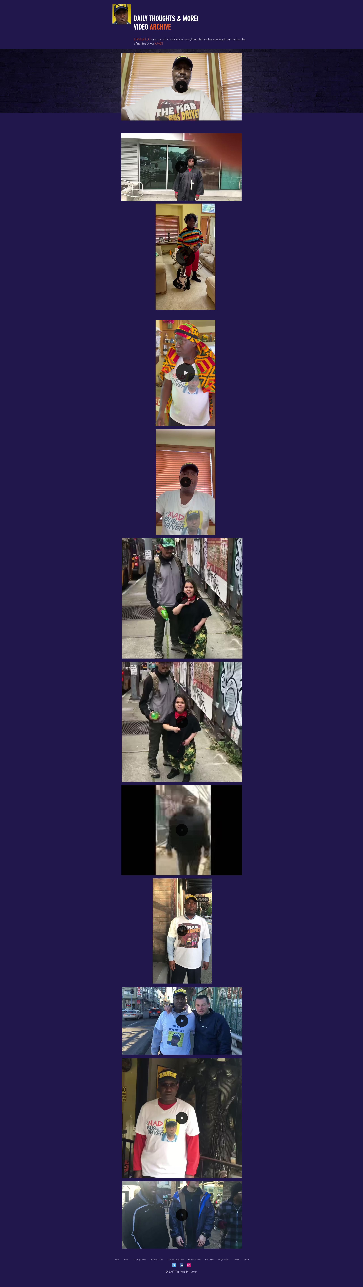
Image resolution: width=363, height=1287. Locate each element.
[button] (238, 117)
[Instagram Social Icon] (189, 1265)
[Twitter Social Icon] (174, 1265)
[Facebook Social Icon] (181, 1265)
